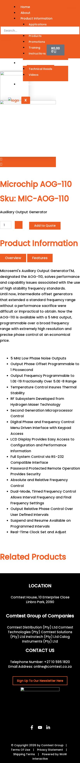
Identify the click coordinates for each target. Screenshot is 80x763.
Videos (33, 75)
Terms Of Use (20, 750)
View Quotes (29, 51)
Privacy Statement (50, 750)
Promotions (37, 42)
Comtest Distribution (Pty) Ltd (32, 627)
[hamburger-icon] (71, 6)
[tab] (13, 258)
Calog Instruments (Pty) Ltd (46, 639)
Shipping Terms (24, 754)
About (25, 13)
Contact (27, 84)
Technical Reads (40, 69)
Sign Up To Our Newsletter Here (40, 681)
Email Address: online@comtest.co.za (40, 666)
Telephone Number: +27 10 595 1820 (40, 662)
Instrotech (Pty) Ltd (42, 636)
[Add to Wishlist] (19, 225)
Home (25, 7)
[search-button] (6, 38)
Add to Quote (45, 225)
